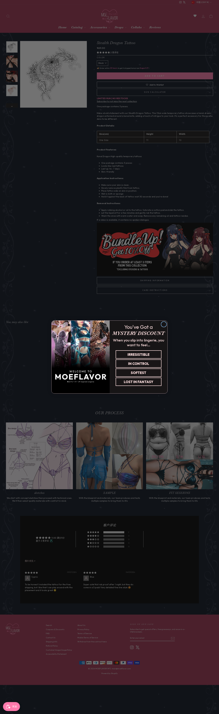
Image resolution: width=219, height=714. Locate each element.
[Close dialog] (163, 324)
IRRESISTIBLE (139, 354)
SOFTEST (138, 373)
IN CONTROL (138, 363)
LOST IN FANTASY (138, 382)
